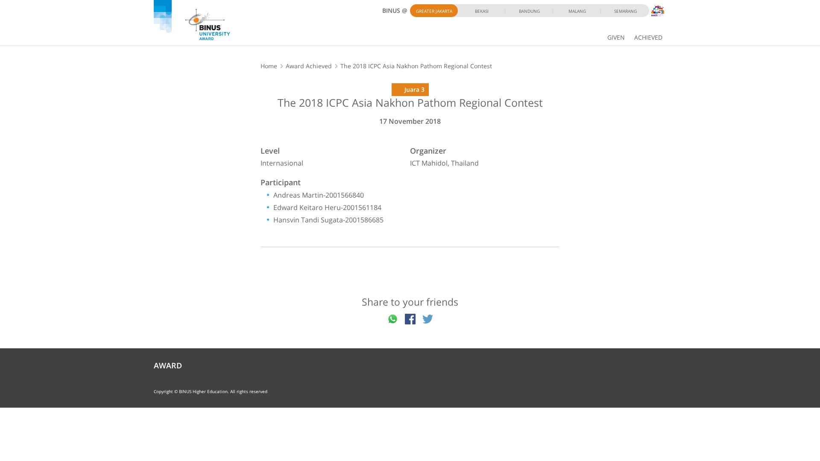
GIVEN (616, 37)
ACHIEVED (648, 37)
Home (269, 66)
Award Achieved (309, 66)
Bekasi (482, 11)
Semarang (625, 11)
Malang (577, 11)
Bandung (529, 11)
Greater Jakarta (434, 11)
